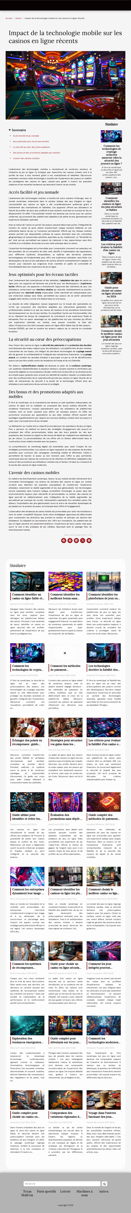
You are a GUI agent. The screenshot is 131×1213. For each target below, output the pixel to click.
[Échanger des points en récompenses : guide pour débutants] (27, 727)
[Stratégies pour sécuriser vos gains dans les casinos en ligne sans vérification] (65, 727)
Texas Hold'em (27, 1193)
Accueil (9, 18)
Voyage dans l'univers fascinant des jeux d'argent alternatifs (102, 1116)
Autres (18, 18)
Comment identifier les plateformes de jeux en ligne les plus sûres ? (103, 598)
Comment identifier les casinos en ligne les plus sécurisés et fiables (111, 204)
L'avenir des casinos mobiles (26, 158)
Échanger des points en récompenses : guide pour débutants (27, 744)
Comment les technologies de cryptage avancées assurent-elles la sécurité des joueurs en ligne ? (111, 154)
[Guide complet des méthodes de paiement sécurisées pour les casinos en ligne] (104, 801)
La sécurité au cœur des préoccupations (31, 147)
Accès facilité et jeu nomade (26, 135)
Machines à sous (85, 1193)
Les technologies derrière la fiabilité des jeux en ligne (103, 669)
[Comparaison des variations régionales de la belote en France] (65, 1099)
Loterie (65, 1191)
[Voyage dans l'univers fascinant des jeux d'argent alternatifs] (104, 1099)
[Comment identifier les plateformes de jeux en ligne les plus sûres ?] (104, 581)
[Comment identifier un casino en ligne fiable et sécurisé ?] (27, 581)
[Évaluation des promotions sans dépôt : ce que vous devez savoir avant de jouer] (65, 801)
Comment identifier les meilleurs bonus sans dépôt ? (65, 598)
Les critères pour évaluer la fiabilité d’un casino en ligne (111, 249)
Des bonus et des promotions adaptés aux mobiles (36, 152)
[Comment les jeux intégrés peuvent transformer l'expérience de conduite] (104, 950)
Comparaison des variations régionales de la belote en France (65, 1116)
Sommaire (19, 130)
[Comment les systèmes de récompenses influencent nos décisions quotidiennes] (27, 950)
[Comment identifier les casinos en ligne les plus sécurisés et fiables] (111, 188)
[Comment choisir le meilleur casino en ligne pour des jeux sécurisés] (111, 321)
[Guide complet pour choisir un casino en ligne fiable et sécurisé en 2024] (27, 1099)
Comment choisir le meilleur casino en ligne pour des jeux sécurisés (111, 335)
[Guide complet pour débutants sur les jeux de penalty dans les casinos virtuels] (65, 1025)
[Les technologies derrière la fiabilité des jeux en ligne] (104, 652)
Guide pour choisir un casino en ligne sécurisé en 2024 (111, 292)
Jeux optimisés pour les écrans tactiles (31, 141)
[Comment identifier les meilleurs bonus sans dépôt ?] (65, 581)
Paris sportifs (46, 1191)
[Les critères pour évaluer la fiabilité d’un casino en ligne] (111, 235)
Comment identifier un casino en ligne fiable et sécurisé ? (27, 598)
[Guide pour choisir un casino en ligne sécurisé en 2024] (111, 278)
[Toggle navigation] (7, 5)
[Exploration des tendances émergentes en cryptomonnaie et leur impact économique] (27, 1025)
